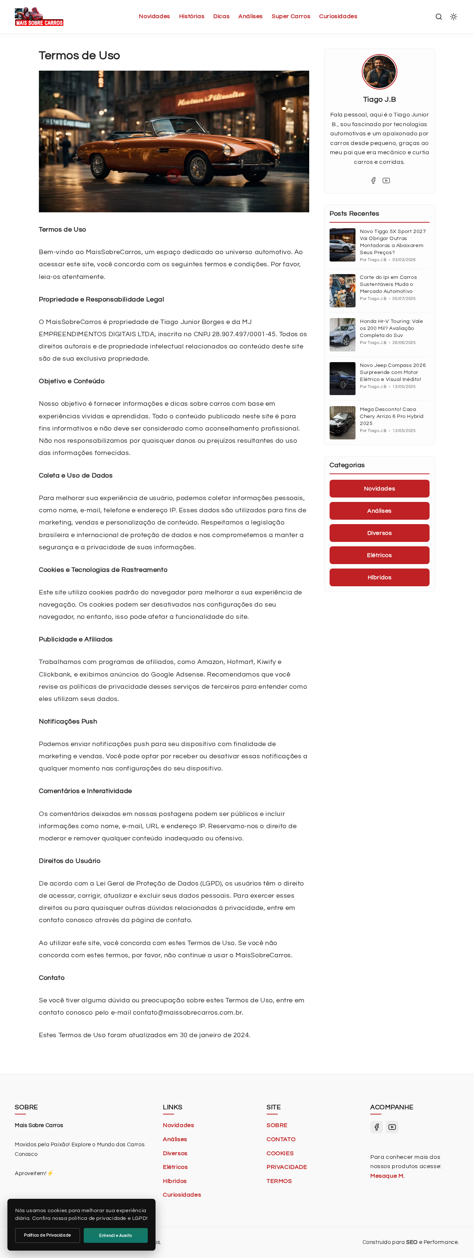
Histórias (191, 16)
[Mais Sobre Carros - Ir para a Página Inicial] (39, 16)
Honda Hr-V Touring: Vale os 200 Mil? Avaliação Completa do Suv (391, 328)
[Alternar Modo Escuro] (453, 16)
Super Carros (291, 16)
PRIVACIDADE (287, 1167)
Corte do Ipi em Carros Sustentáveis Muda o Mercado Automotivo (388, 284)
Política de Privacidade (47, 1235)
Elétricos (175, 1167)
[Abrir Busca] (438, 16)
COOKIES (280, 1153)
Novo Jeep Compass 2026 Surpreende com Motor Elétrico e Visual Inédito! (393, 372)
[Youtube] (386, 180)
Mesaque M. (387, 1176)
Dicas (221, 16)
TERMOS (279, 1181)
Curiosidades (338, 16)
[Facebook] (373, 180)
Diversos (175, 1153)
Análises (250, 16)
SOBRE (277, 1125)
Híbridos (175, 1181)
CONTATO (281, 1139)
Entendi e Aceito (115, 1236)
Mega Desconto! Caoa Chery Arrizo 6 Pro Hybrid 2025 (392, 416)
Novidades (154, 16)
